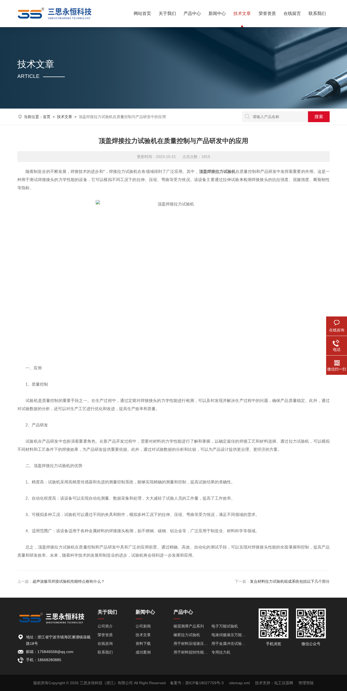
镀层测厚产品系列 (189, 626)
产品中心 (192, 13)
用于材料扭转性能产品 (192, 652)
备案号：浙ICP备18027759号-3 (197, 683)
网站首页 (142, 13)
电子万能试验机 (224, 626)
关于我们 (167, 13)
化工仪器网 (283, 683)
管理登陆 (306, 683)
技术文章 (242, 13)
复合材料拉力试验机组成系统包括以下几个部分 (290, 581)
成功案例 (143, 652)
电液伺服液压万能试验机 (230, 635)
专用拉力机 (220, 652)
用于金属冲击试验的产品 (230, 643)
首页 (46, 117)
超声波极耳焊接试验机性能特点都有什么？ (69, 581)
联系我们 (317, 13)
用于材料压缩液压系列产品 (192, 643)
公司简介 (105, 626)
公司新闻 (143, 626)
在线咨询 (105, 643)
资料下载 (143, 643)
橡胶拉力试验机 (187, 635)
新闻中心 (217, 13)
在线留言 (292, 13)
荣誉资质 (267, 13)
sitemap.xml (239, 683)
